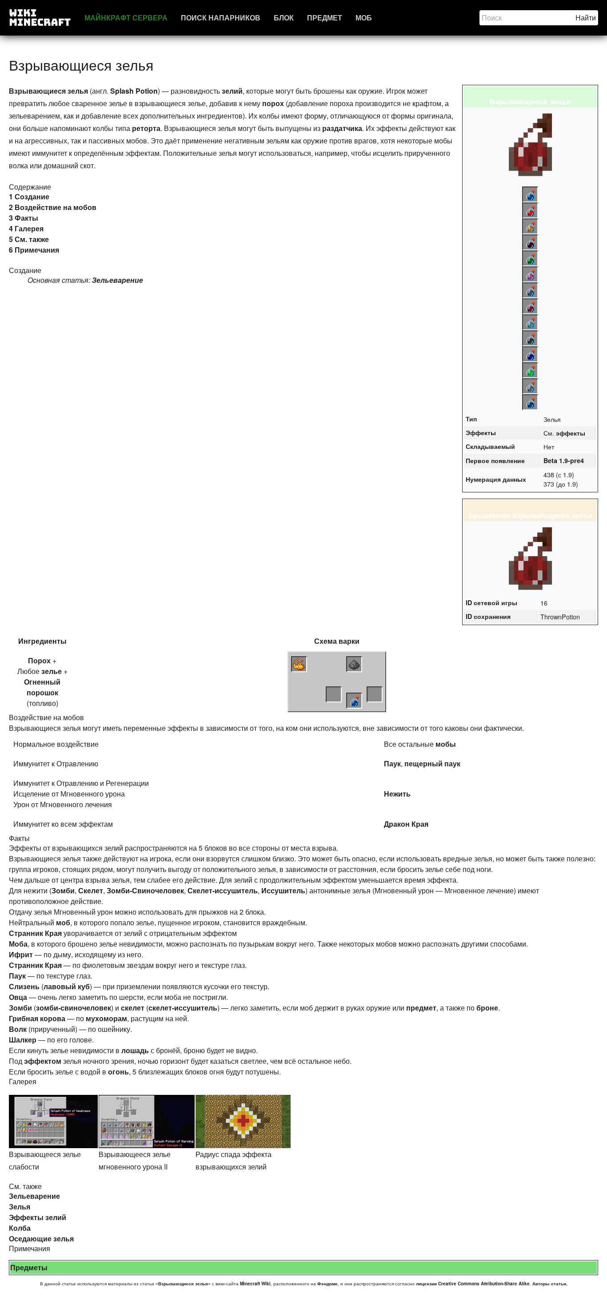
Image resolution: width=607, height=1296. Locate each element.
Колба (20, 1228)
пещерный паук (432, 763)
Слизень (24, 986)
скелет (132, 1008)
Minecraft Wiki (255, 1283)
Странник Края (35, 933)
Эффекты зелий (37, 1217)
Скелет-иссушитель (223, 890)
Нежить (397, 794)
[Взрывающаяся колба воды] (354, 701)
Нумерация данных (496, 479)
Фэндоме (327, 1283)
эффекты (570, 432)
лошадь (135, 1050)
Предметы (29, 1267)
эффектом (42, 1061)
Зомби (63, 890)
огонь (118, 1071)
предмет (421, 1008)
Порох (39, 660)
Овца (18, 997)
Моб (363, 17)
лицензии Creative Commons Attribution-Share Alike (473, 1283)
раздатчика (342, 128)
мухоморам (106, 1018)
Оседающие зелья (41, 1238)
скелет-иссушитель (182, 1008)
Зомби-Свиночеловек (145, 890)
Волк (18, 1029)
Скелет (90, 890)
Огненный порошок (42, 687)
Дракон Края (406, 824)
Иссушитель (283, 890)
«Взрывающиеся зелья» (183, 1283)
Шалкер (22, 1039)
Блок (284, 17)
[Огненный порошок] (299, 664)
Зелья (19, 1206)
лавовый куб (67, 986)
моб (63, 922)
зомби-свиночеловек (73, 1008)
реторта (146, 128)
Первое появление (495, 460)
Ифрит (21, 954)
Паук (392, 763)
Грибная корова (37, 1018)
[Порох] (354, 664)
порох (273, 103)
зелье (51, 671)
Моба (18, 944)
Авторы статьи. (549, 1283)
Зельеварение (117, 280)
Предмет (324, 17)
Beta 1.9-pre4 (563, 460)
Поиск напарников (220, 17)
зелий (232, 91)
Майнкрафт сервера (126, 17)
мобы (445, 744)
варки (349, 641)
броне (487, 1008)
